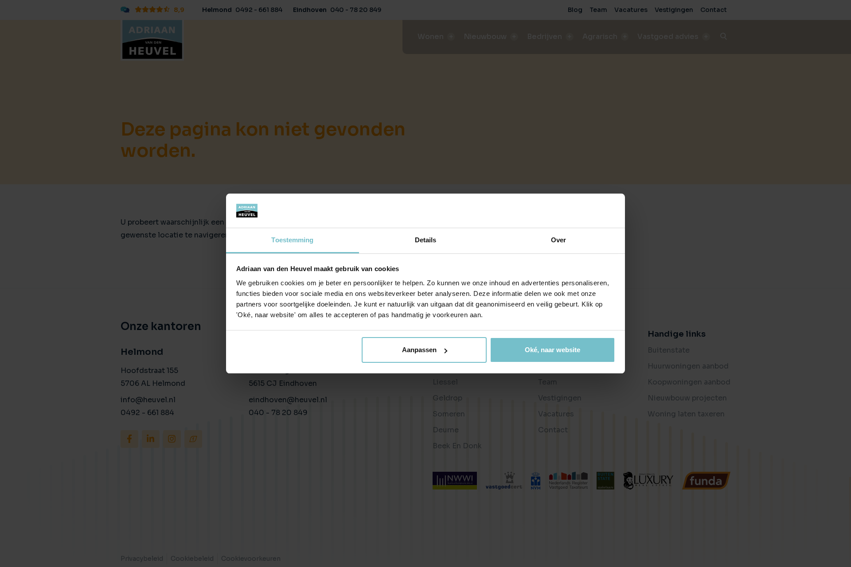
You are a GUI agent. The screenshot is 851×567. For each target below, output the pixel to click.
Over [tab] (558, 240)
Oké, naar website (552, 349)
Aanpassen (419, 349)
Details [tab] (426, 240)
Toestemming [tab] (292, 240)
